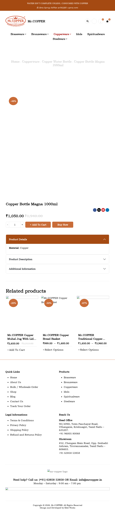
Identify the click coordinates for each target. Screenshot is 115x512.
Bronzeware (70, 382)
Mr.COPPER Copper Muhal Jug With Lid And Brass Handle (20, 338)
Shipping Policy (19, 429)
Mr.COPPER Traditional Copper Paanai (90, 338)
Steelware (69, 401)
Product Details (18, 239)
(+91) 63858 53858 (51, 479)
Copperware (30, 61)
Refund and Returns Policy (26, 434)
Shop (13, 391)
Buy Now (63, 224)
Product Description (20, 259)
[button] (16, 350)
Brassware (70, 377)
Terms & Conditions (22, 420)
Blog (12, 396)
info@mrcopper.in (90, 479)
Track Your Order (20, 406)
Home (15, 61)
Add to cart (39, 224)
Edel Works (70, 507)
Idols (66, 391)
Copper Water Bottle (56, 61)
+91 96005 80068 (69, 433)
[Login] (94, 21)
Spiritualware (72, 396)
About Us (15, 382)
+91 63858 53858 (69, 452)
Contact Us (16, 401)
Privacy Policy (18, 425)
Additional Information (22, 268)
